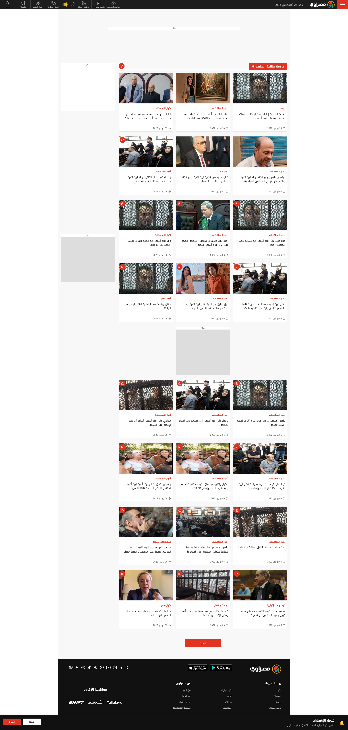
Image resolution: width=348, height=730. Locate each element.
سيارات (228, 702)
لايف (282, 108)
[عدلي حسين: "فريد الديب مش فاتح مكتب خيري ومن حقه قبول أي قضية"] (260, 585)
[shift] (76, 703)
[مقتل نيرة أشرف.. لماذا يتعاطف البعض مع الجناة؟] (146, 278)
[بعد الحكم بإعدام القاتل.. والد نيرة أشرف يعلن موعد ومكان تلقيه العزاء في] (146, 151)
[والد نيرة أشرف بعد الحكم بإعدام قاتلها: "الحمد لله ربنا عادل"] (146, 215)
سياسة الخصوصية (181, 708)
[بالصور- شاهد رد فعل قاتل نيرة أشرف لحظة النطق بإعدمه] (260, 395)
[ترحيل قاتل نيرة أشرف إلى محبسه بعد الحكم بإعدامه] (203, 395)
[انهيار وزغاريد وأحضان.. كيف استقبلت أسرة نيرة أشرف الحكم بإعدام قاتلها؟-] (203, 458)
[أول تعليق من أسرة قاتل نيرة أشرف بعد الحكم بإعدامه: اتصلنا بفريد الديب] (203, 278)
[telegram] (95, 667)
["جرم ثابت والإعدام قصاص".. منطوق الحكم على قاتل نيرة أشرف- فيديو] (203, 215)
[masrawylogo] (262, 669)
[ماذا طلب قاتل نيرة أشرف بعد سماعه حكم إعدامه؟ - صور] (260, 215)
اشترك (12, 721)
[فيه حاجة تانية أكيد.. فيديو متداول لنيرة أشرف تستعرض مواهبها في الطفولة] (203, 88)
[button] (342, 4)
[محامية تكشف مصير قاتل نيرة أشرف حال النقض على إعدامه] (146, 585)
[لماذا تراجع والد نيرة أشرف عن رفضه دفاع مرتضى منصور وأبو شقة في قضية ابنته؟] (146, 88)
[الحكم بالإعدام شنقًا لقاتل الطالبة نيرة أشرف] (260, 522)
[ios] (197, 667)
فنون (229, 696)
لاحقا (31, 721)
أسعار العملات (53, 7)
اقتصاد (277, 696)
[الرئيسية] (322, 4)
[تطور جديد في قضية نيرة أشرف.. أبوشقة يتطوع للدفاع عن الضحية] (203, 151)
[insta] (115, 667)
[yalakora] (114, 703)
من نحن (186, 690)
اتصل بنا (186, 696)
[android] (221, 667)
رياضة (278, 702)
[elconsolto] (95, 703)
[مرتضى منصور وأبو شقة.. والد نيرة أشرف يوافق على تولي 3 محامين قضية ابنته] (260, 151)
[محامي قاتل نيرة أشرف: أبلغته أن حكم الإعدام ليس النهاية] (146, 395)
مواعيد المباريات (113, 7)
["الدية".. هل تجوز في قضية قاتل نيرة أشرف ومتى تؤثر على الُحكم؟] (203, 585)
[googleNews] (71, 667)
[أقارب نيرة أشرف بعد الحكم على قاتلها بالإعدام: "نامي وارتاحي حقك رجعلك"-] (260, 278)
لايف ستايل (275, 708)
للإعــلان (23, 7)
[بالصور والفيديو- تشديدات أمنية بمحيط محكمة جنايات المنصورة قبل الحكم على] (203, 522)
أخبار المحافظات (220, 108)
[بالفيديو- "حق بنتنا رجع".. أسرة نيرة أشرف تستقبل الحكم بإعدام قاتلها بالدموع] (146, 458)
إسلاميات (227, 708)
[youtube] (108, 667)
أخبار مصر (223, 172)
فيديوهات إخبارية (162, 542)
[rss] (77, 667)
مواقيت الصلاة (84, 7)
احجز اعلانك (184, 702)
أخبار (279, 690)
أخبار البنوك (226, 690)
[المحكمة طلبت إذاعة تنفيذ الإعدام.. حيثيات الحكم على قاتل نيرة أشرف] (260, 88)
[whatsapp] (102, 667)
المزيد (203, 643)
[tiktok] (89, 667)
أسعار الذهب (38, 7)
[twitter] (121, 667)
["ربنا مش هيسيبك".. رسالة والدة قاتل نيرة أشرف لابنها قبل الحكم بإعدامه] (260, 458)
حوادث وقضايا (221, 605)
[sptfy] (83, 667)
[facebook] (127, 667)
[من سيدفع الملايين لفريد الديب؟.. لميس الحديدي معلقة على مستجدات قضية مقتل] (146, 522)
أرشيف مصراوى (99, 7)
